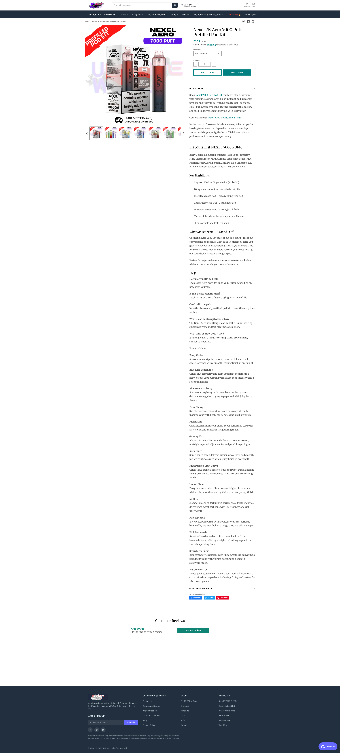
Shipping (211, 44)
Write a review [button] (193, 630)
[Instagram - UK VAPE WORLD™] (253, 21)
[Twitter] (103, 729)
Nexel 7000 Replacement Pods (224, 117)
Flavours (197, 49)
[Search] (175, 5)
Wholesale (251, 15)
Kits (123, 15)
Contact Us (147, 701)
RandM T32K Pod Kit (228, 701)
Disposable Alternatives (102, 15)
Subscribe (131, 722)
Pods (173, 15)
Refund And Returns (151, 706)
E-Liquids (137, 15)
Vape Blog (223, 725)
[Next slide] (183, 133)
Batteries (184, 725)
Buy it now (237, 72)
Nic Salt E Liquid (156, 15)
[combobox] (145, 5)
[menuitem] (96, 133)
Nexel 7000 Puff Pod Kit (209, 95)
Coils (185, 15)
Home (87, 21)
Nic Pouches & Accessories (208, 15)
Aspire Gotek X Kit (227, 706)
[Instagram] (96, 729)
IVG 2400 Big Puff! (227, 711)
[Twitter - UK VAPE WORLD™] (243, 21)
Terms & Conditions (151, 715)
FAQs (145, 720)
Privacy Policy (149, 725)
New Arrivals (224, 720)
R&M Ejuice (224, 715)
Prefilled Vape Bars (189, 701)
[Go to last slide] (87, 133)
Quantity (197, 60)
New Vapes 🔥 (234, 15)
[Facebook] (90, 729)
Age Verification (150, 711)
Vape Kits (185, 711)
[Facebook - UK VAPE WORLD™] (248, 21)
